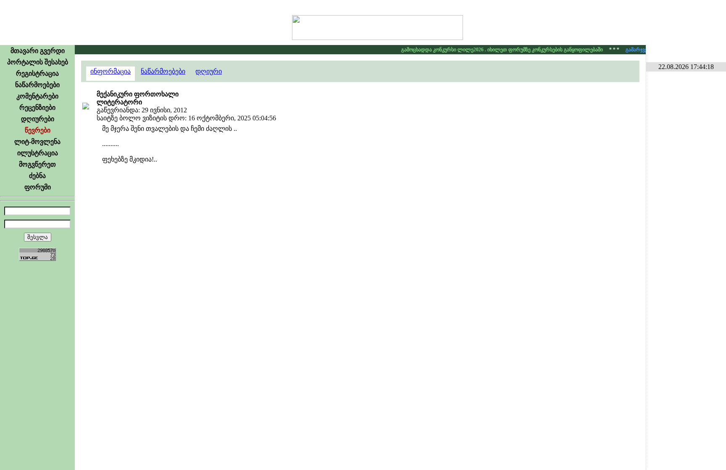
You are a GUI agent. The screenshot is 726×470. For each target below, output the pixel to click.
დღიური (208, 71)
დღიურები (37, 118)
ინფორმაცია (110, 71)
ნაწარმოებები (37, 84)
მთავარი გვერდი (38, 50)
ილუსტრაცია (37, 153)
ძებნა (37, 175)
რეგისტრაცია (37, 73)
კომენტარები (37, 96)
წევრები (37, 130)
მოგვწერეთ (37, 164)
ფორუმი (37, 187)
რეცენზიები (37, 107)
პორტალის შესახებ (37, 62)
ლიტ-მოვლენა (37, 141)
